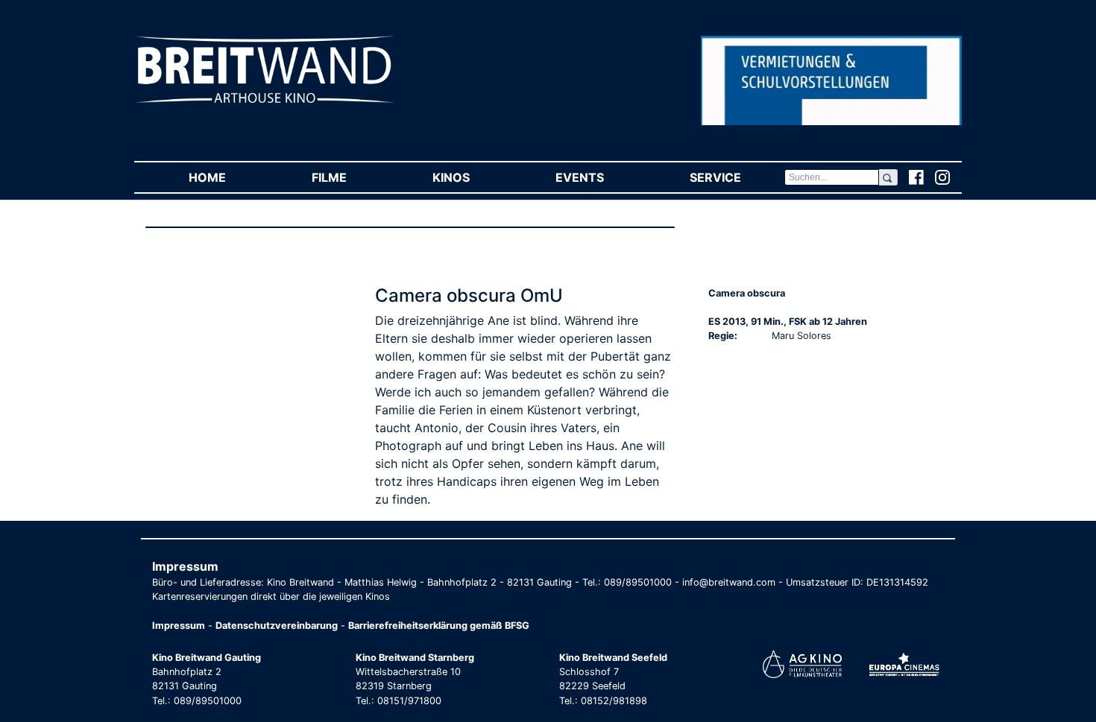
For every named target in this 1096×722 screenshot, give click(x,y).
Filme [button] (350, 177)
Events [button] (600, 177)
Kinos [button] (472, 177)
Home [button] (228, 177)
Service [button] (737, 177)
